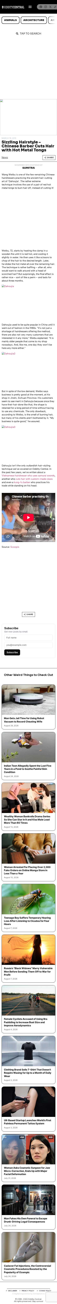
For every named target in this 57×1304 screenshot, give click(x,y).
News (5, 157)
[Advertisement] (28, 69)
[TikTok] (55, 7)
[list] (28, 20)
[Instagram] (45, 7)
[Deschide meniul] (30, 6)
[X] (50, 7)
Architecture (33, 20)
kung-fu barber (22, 482)
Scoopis (14, 546)
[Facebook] (41, 7)
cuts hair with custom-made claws (34, 479)
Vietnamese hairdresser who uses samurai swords (28, 475)
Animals (10, 20)
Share (50, 157)
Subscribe (12, 652)
